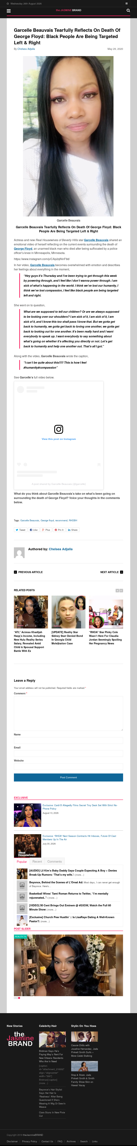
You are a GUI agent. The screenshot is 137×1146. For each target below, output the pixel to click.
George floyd (47, 520)
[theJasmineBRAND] (69, 10)
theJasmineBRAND (33, 1135)
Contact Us (47, 1141)
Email (17, 747)
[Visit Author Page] (19, 552)
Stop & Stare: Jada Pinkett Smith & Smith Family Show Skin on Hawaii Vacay (82, 1080)
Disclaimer (12, 1141)
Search (84, 1141)
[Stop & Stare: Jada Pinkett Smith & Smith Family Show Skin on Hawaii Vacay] (84, 1066)
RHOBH (73, 520)
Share (74, 529)
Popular (22, 861)
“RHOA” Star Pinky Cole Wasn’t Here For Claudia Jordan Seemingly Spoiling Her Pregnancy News (105, 637)
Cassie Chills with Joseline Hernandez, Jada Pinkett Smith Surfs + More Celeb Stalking (84, 1050)
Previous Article (30, 572)
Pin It (61, 529)
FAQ (60, 1141)
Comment (20, 693)
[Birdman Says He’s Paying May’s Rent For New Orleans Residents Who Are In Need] (52, 1039)
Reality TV (20, 936)
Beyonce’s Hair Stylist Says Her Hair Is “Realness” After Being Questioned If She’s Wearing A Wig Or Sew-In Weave (52, 1098)
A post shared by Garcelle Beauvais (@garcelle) (59, 484)
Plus (47, 529)
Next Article (109, 572)
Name (17, 734)
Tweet (22, 529)
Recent (37, 861)
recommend (61, 520)
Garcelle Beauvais (29, 520)
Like (35, 529)
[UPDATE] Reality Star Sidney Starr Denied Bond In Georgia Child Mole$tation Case (67, 637)
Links (95, 1141)
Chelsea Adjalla (26, 49)
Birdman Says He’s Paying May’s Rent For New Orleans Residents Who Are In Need (51, 1056)
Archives (71, 1141)
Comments (54, 861)
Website (19, 760)
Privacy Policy (29, 1141)
